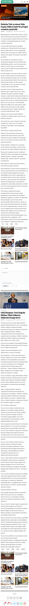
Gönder (5, 286)
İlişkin (13, 549)
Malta (11, 224)
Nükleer (23, 549)
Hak (2, 224)
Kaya (7, 224)
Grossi (7, 549)
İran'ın (17, 549)
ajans (3, 549)
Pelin (16, 224)
